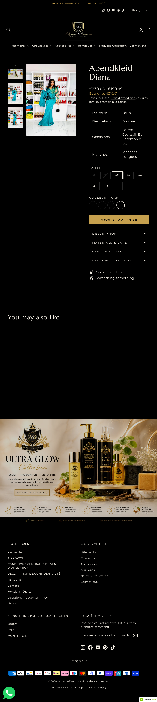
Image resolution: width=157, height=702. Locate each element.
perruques (85, 45)
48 (94, 186)
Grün (120, 205)
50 (106, 186)
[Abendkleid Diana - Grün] (26, 396)
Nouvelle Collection (113, 45)
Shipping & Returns (112, 260)
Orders (12, 623)
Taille (97, 167)
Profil (12, 629)
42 (129, 175)
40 (117, 175)
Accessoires (63, 45)
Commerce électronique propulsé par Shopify (79, 687)
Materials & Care (109, 242)
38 (105, 175)
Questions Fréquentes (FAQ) (28, 597)
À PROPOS (15, 558)
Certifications (107, 251)
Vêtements (18, 45)
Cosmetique (138, 45)
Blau (102, 205)
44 (140, 175)
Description (104, 233)
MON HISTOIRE (18, 636)
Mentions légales (20, 591)
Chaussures (40, 45)
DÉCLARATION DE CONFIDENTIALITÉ (34, 573)
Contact (13, 585)
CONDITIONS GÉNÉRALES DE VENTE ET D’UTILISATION (36, 566)
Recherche (15, 552)
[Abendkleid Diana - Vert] (20, 396)
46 (117, 186)
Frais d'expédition (123, 98)
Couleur (103, 197)
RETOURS (14, 579)
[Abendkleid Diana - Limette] (10, 396)
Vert (111, 205)
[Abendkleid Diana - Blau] (15, 396)
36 (94, 175)
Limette (93, 205)
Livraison (14, 603)
